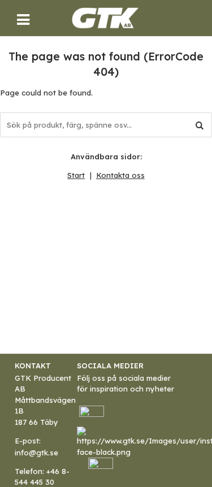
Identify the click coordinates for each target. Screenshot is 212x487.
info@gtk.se (36, 452)
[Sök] (199, 124)
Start (76, 175)
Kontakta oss (120, 175)
